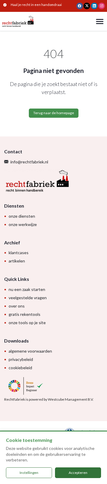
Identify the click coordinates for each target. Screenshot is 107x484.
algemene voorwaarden (30, 351)
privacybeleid (21, 359)
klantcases (19, 252)
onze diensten (22, 216)
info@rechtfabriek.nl (29, 161)
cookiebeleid (20, 367)
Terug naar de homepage (53, 113)
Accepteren (78, 472)
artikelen (17, 260)
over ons (17, 305)
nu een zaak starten (27, 289)
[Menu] (100, 21)
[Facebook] (79, 6)
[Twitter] (87, 6)
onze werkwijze (23, 224)
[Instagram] (101, 6)
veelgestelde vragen (28, 297)
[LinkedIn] (94, 6)
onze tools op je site (27, 322)
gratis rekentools (24, 314)
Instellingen (29, 472)
